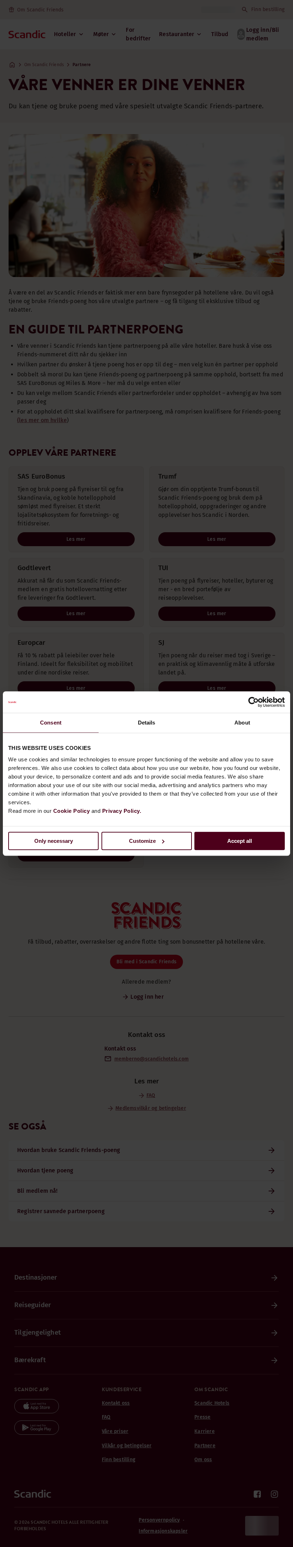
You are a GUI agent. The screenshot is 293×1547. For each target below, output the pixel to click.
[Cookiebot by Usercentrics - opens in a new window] (253, 702)
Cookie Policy (71, 811)
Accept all (239, 841)
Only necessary (53, 841)
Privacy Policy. (121, 811)
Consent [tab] (50, 723)
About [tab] (242, 723)
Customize (142, 841)
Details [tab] (146, 723)
